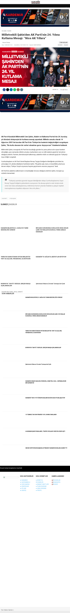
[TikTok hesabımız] (40, 610)
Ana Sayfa (6, 14)
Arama (52, 8)
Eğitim (5, 28)
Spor (4, 41)
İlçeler (5, 48)
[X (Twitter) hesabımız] (16, 610)
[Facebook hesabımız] (8, 610)
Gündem (5, 21)
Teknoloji (6, 34)
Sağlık (5, 38)
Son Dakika (6, 17)
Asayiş (5, 24)
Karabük (5, 52)
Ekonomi (5, 31)
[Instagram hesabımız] (24, 610)
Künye (4, 45)
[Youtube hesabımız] (32, 610)
